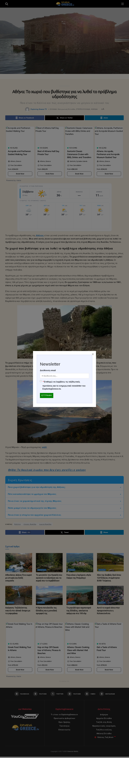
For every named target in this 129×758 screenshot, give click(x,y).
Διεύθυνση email (48, 370)
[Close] (93, 354)
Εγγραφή (46, 395)
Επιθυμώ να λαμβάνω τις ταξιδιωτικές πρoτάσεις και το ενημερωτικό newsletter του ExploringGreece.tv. (63, 385)
